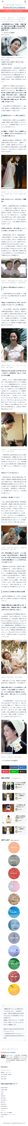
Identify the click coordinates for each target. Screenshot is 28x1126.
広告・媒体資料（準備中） (6, 1074)
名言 (8, 62)
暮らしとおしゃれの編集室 (6, 1112)
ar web (2, 1091)
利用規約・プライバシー (6, 1072)
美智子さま (4, 64)
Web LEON (3, 1098)
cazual (2, 1116)
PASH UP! (3, 1102)
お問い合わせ (3, 1076)
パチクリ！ (3, 1110)
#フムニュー (16, 1020)
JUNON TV (3, 1096)
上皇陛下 (4, 62)
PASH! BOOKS (4, 1106)
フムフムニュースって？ (6, 1070)
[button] (22, 771)
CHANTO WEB (4, 1089)
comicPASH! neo (4, 1108)
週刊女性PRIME (4, 1087)
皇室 (22, 62)
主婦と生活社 (3, 1078)
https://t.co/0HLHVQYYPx (16, 1029)
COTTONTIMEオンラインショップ (8, 1114)
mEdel (2, 1093)
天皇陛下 (12, 62)
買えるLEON (3, 1100)
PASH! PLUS (3, 1104)
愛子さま (18, 62)
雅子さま (10, 64)
